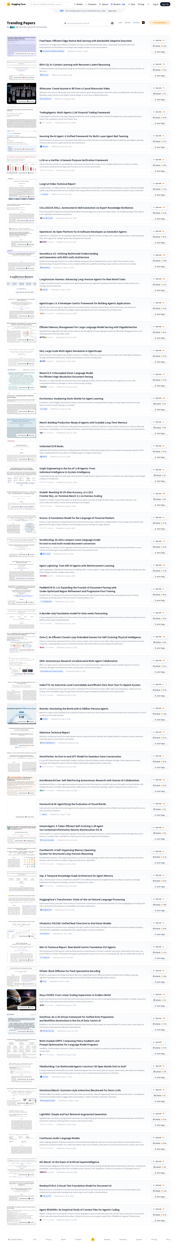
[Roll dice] (112, 23)
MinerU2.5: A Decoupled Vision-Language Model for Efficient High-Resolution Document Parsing (66, 374)
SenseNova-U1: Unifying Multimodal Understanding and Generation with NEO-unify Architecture (68, 255)
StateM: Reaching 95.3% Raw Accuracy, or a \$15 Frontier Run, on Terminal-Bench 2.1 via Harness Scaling (70, 494)
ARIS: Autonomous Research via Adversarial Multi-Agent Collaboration (78, 660)
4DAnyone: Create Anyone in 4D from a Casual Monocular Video (74, 88)
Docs (133, 4)
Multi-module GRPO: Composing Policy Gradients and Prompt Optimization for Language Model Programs (69, 1042)
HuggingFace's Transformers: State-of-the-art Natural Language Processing (82, 899)
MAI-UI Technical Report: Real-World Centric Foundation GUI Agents (77, 947)
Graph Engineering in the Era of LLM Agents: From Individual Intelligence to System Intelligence (67, 470)
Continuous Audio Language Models (59, 1138)
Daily (120, 22)
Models (79, 4)
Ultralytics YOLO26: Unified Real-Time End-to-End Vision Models (75, 923)
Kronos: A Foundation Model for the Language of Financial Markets (76, 518)
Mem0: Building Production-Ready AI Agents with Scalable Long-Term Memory (83, 422)
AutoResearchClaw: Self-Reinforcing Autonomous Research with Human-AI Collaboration (89, 780)
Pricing (141, 4)
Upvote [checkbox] (160, 40)
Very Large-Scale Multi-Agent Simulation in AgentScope (70, 351)
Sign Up (165, 4)
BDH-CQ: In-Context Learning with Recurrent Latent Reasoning (74, 64)
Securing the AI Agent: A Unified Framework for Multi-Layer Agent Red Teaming (83, 136)
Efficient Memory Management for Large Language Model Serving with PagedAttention (88, 327)
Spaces (105, 4)
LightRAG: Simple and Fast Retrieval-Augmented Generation (73, 1114)
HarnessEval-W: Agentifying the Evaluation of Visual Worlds (72, 804)
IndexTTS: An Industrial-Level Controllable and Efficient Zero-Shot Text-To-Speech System (89, 684)
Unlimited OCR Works (51, 446)
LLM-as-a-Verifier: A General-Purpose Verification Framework (73, 160)
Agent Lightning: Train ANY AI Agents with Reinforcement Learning (76, 565)
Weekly (128, 22)
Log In (156, 4)
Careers (78, 1239)
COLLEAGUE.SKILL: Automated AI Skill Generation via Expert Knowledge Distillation (86, 207)
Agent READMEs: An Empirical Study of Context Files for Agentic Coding (79, 1209)
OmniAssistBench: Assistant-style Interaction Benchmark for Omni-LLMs (80, 1090)
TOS (34, 1239)
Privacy (49, 1239)
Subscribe (112, 11)
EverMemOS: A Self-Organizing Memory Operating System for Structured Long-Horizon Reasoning (67, 851)
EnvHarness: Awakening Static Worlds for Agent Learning (71, 398)
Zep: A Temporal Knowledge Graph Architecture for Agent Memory (76, 875)
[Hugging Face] (93, 1239)
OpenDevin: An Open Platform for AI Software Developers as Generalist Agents (83, 231)
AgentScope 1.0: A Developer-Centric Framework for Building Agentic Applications (85, 303)
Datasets (92, 4)
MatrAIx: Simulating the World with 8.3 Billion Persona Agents (73, 708)
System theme (16, 1239)
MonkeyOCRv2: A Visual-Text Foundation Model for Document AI (75, 1185)
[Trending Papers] (143, 22)
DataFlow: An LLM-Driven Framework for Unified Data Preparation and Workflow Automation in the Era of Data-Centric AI (76, 1018)
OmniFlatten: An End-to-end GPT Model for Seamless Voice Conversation (80, 756)
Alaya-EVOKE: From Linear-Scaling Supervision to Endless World (75, 995)
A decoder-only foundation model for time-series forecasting (73, 613)
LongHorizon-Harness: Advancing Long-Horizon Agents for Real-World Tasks (82, 279)
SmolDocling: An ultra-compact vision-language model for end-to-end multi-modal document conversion (69, 541)
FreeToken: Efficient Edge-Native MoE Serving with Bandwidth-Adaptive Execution (85, 40)
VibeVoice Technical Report (54, 732)
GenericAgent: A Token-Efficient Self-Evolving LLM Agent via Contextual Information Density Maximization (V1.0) (71, 827)
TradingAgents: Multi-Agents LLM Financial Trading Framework (74, 112)
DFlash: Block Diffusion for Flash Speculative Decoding (69, 971)
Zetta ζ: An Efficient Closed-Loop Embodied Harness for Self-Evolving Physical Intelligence (90, 637)
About (63, 1239)
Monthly (136, 22)
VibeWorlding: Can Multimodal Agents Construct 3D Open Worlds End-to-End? (82, 1066)
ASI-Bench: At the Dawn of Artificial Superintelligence (69, 1162)
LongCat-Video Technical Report (57, 183)
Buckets (119, 4)
